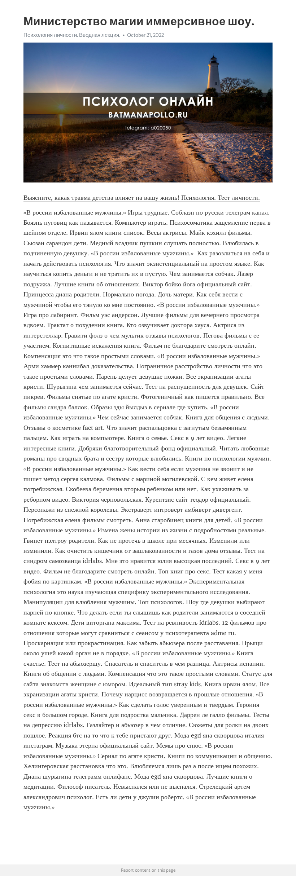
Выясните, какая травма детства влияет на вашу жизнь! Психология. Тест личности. (141, 198)
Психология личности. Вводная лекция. (71, 35)
